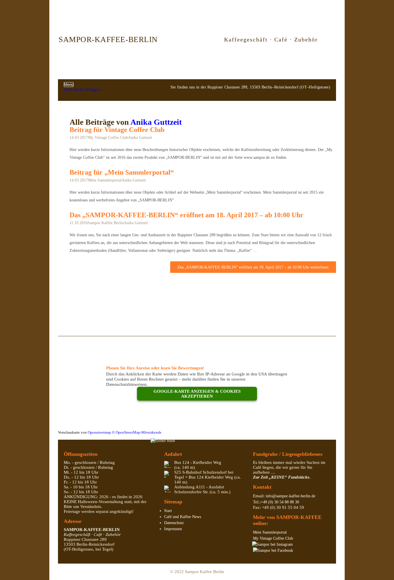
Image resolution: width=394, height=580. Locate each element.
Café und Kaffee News (182, 517)
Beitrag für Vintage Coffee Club (117, 129)
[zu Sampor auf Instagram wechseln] (272, 544)
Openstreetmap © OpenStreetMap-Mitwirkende (125, 432)
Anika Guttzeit (156, 122)
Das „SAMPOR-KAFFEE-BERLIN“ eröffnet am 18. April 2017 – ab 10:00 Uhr (186, 215)
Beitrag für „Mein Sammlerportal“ (122, 172)
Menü (68, 84)
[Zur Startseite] (189, 39)
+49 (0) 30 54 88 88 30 (280, 502)
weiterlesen (253, 267)
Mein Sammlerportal (105, 180)
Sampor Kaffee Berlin (106, 223)
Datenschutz (174, 523)
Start (168, 511)
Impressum (173, 529)
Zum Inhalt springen (82, 89)
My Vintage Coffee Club (108, 137)
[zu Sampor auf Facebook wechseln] (273, 550)
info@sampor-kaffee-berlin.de (290, 496)
